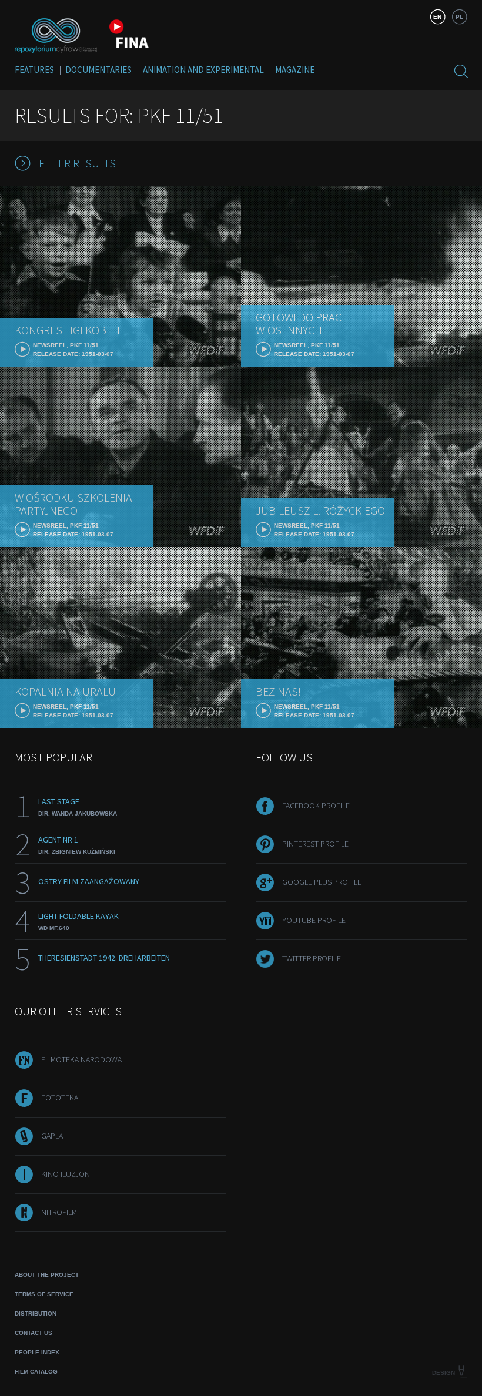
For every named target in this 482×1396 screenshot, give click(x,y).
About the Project (47, 1274)
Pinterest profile (315, 843)
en (437, 17)
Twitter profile (311, 958)
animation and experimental (203, 69)
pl (459, 17)
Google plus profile (322, 882)
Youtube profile (314, 920)
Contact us (33, 1333)
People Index (37, 1352)
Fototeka (59, 1097)
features (34, 69)
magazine (294, 69)
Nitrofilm (59, 1212)
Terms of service (44, 1294)
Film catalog (36, 1371)
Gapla (52, 1135)
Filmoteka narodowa (81, 1059)
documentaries (98, 69)
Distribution (35, 1313)
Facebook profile (316, 805)
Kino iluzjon (65, 1174)
